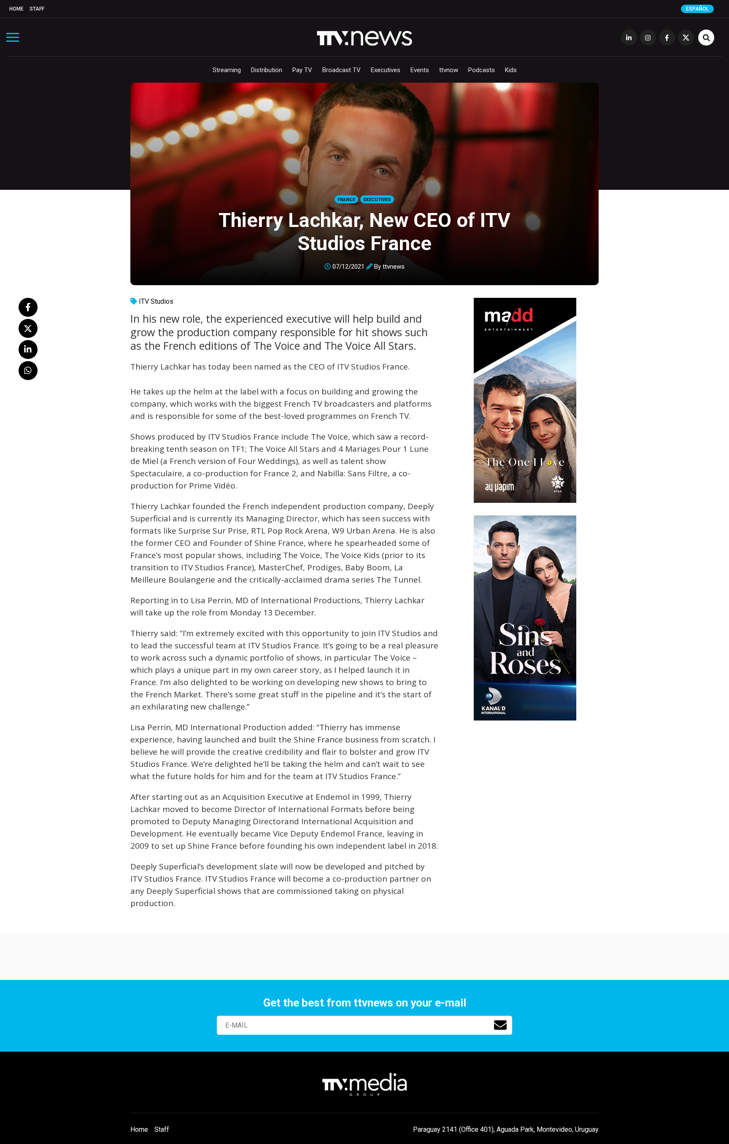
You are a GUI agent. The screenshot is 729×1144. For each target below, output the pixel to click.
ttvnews (394, 266)
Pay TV (302, 70)
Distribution (266, 70)
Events (419, 70)
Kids (511, 70)
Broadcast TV (341, 70)
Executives (385, 70)
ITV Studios (156, 301)
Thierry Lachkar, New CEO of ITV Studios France (364, 231)
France (346, 199)
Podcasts (481, 70)
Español (697, 9)
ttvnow (448, 70)
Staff (37, 9)
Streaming (227, 70)
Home (16, 9)
